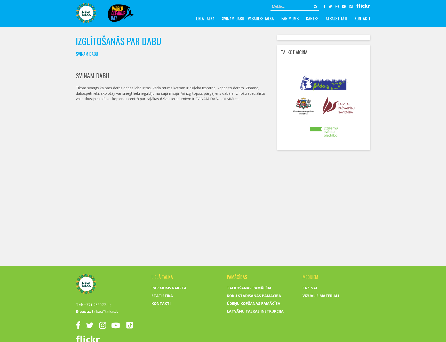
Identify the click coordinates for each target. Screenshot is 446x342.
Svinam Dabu (87, 54)
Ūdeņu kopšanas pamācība (253, 303)
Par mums (290, 19)
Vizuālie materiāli (320, 295)
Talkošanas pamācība (249, 287)
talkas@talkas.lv (105, 311)
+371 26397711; (97, 304)
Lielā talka (205, 19)
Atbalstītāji (336, 19)
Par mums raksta (169, 287)
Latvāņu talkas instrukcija (255, 311)
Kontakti (362, 19)
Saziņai (309, 287)
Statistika (162, 295)
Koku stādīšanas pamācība (254, 295)
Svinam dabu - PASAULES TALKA (248, 19)
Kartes (312, 19)
